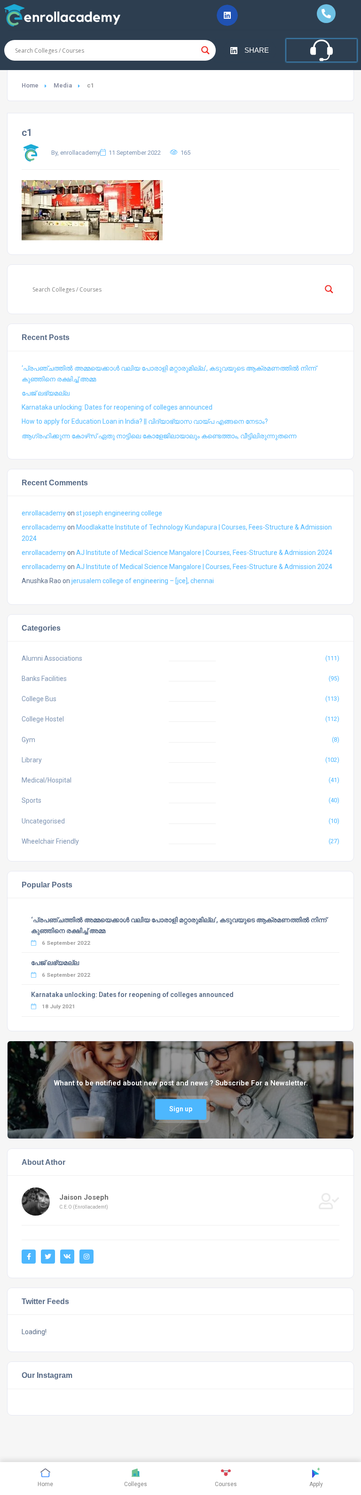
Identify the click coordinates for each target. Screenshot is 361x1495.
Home (30, 85)
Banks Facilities (44, 678)
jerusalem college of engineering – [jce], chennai (142, 581)
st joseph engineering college (119, 513)
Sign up (180, 1109)
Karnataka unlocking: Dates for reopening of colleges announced (117, 407)
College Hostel (43, 719)
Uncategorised (43, 821)
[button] (227, 15)
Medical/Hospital (46, 780)
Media (63, 85)
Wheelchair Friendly (50, 841)
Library (32, 760)
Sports (31, 800)
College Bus (39, 699)
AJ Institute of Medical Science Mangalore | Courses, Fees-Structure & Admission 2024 (204, 552)
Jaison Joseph (84, 1197)
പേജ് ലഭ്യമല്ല (46, 393)
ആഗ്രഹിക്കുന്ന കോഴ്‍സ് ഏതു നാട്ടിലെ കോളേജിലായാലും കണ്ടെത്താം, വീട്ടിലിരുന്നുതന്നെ (159, 436)
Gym (28, 740)
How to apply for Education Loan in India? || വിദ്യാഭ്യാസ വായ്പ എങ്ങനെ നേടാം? (145, 421)
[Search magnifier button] (205, 50)
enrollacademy (44, 513)
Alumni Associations (52, 658)
